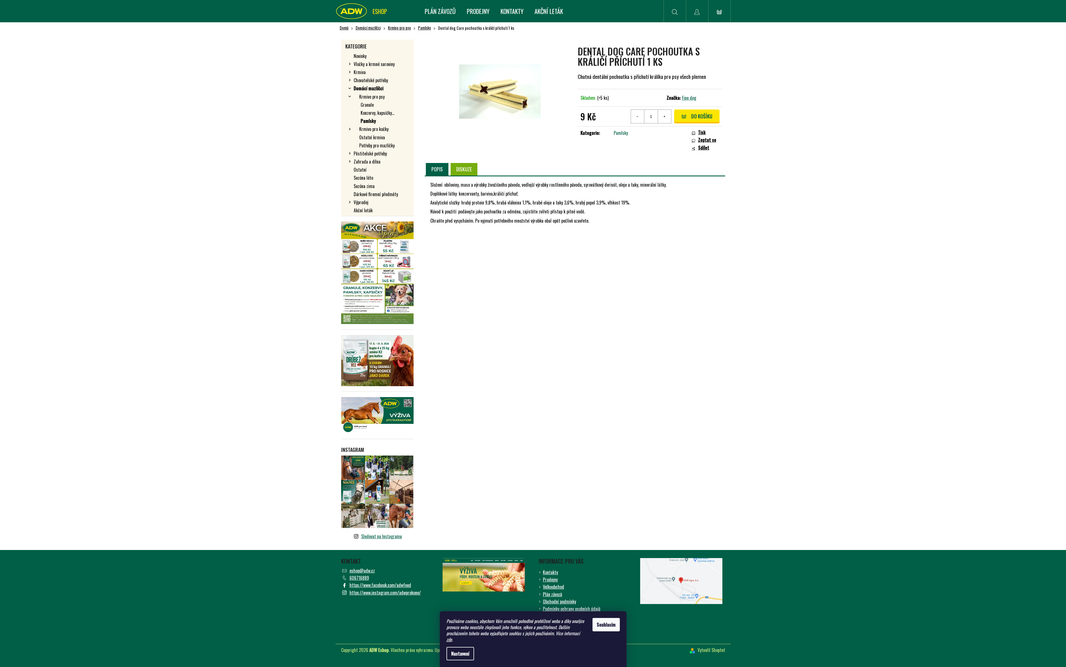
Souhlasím (606, 624)
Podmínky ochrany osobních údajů (571, 608)
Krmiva (360, 72)
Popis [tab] (437, 169)
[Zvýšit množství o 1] (664, 116)
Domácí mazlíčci (368, 88)
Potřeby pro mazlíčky (377, 145)
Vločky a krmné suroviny (374, 64)
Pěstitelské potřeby (370, 153)
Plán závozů (552, 594)
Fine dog (689, 97)
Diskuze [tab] (464, 169)
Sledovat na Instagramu (381, 536)
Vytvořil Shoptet (711, 650)
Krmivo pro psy (372, 96)
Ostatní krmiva (372, 137)
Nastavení (460, 653)
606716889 (359, 578)
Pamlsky (368, 121)
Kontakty (550, 572)
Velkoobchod (553, 586)
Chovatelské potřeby (371, 80)
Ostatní (360, 169)
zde (449, 639)
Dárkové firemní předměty (376, 194)
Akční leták (363, 210)
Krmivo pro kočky (373, 129)
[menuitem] (440, 11)
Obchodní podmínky (559, 601)
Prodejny (550, 579)
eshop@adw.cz (362, 570)
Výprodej (361, 202)
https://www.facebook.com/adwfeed (380, 585)
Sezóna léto (363, 177)
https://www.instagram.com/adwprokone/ (385, 592)
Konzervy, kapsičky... (377, 112)
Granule (367, 104)
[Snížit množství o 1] (637, 116)
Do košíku (701, 116)
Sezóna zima (364, 186)
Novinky (360, 56)
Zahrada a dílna (367, 161)
